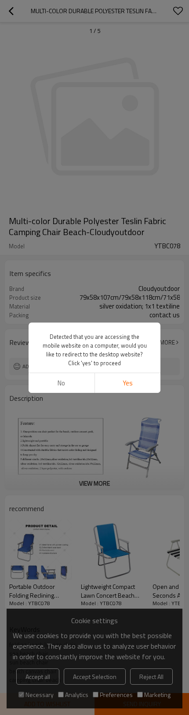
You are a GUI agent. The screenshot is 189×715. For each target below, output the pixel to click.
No (61, 383)
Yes (128, 383)
